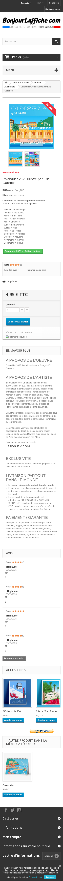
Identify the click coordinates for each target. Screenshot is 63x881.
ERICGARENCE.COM (19, 446)
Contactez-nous (52, 9)
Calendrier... (9, 785)
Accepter (50, 877)
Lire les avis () (12, 270)
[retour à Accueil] (6, 83)
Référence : (8, 190)
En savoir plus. (35, 877)
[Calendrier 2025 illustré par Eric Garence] (15, 159)
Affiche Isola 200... (13, 711)
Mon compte (12, 837)
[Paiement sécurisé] (31, 336)
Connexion (54, 3)
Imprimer (12, 281)
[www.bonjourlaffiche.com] (31, 22)
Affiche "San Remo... (47, 711)
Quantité (10, 304)
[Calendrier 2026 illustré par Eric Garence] (17, 766)
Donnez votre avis (37, 270)
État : (5, 195)
